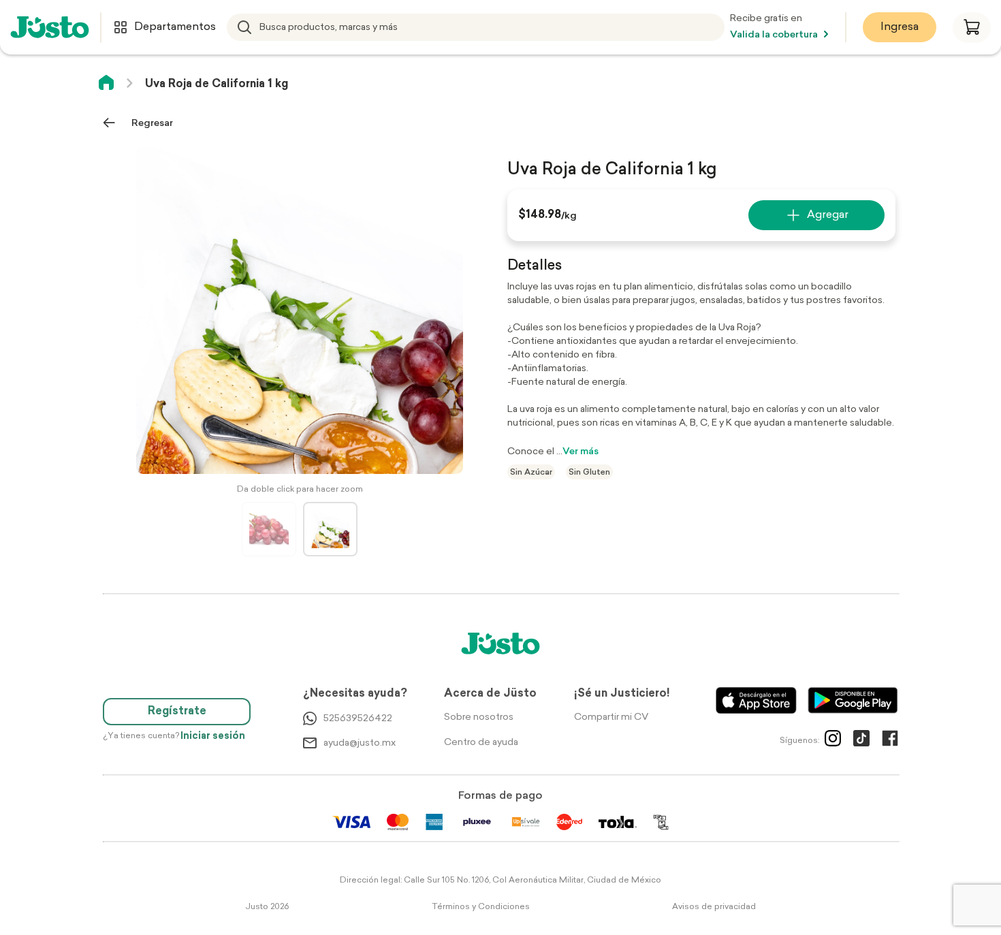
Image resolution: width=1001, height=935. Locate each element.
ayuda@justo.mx (359, 743)
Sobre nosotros (478, 717)
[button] (972, 27)
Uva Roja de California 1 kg (216, 84)
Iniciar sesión (212, 736)
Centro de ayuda (481, 743)
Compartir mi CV (611, 717)
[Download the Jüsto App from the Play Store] (853, 700)
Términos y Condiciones (481, 907)
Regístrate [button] (177, 711)
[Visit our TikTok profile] (861, 741)
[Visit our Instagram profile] (833, 741)
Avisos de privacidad (714, 907)
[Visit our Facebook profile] (890, 741)
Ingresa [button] (899, 27)
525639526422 (357, 719)
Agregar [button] (827, 215)
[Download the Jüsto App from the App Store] (756, 700)
